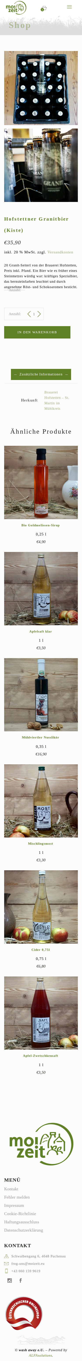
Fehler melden (17, 1197)
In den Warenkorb (37, 332)
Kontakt (11, 1188)
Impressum (14, 1205)
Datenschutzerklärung (23, 1230)
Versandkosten (60, 252)
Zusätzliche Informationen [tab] (41, 374)
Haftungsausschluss (21, 1221)
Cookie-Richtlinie (20, 1213)
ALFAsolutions (40, 1355)
